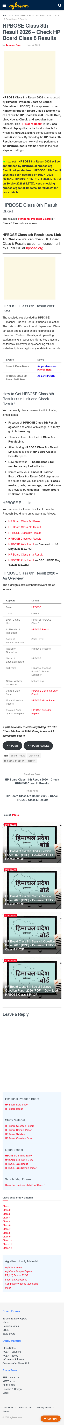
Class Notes (9, 1348)
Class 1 (7, 1206)
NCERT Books (10, 1355)
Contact (6, 1410)
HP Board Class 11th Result (25, 554)
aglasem (18, 5)
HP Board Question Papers (19, 1125)
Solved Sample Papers (15, 1318)
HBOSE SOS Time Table (18, 1155)
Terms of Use (24, 1407)
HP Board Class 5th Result (24, 527)
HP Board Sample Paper (18, 1130)
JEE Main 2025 (11, 1377)
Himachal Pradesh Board (34, 219)
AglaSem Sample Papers (18, 1271)
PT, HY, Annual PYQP (16, 1275)
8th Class (14, 15)
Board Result (18, 755)
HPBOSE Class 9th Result (24, 538)
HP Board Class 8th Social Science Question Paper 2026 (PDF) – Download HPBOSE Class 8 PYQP (31, 990)
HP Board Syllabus (15, 1134)
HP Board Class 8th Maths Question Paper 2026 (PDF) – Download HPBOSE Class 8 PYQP (32, 900)
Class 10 (7, 1240)
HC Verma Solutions (13, 1359)
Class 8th (34, 755)
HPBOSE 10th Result (21, 544)
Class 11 (7, 1244)
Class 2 (7, 1210)
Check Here (44, 369)
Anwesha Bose (13, 45)
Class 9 (7, 1236)
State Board (9, 1333)
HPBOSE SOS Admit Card (19, 1159)
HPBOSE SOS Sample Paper (21, 1168)
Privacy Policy (44, 1407)
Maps (8, 1287)
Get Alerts (52, 1418)
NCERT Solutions (12, 1351)
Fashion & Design (12, 1389)
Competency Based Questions (21, 1283)
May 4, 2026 (33, 45)
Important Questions (16, 1279)
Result (31, 760)
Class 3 (7, 1213)
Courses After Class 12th (16, 1363)
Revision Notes (11, 1326)
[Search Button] (59, 5)
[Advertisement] (29, 72)
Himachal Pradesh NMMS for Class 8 (25, 1185)
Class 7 (7, 1229)
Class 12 (7, 1247)
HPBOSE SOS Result (16, 1163)
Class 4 (7, 1217)
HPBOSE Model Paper (43, 700)
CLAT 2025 (9, 1385)
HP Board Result (31, 124)
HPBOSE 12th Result (21, 560)
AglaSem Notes (13, 1267)
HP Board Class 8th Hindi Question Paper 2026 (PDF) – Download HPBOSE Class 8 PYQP (32, 855)
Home (5, 15)
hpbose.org (34, 247)
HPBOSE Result (40, 629)
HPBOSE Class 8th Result (24, 533)
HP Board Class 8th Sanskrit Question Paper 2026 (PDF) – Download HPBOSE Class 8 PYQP (32, 945)
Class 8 (7, 1232)
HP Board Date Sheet (16, 1104)
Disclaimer (8, 1407)
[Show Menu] (4, 5)
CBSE (6, 1329)
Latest (6, 1392)
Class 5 (7, 1221)
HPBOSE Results (38, 745)
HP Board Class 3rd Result (24, 521)
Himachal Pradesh (14, 760)
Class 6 (7, 1225)
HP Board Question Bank (18, 1138)
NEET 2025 (9, 1381)
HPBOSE (36, 607)
